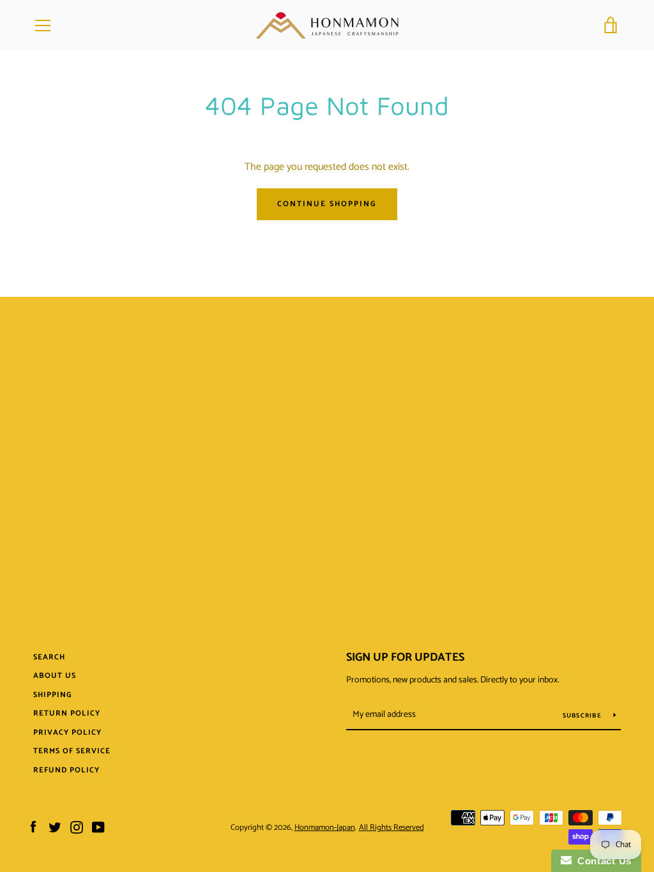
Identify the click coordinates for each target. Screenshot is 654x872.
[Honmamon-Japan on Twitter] (55, 827)
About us (54, 676)
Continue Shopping (327, 204)
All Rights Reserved (391, 827)
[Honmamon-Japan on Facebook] (33, 827)
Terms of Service (71, 751)
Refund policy (66, 770)
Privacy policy (67, 732)
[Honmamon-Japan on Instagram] (76, 827)
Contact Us (602, 860)
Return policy (66, 713)
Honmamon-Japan (324, 827)
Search (49, 657)
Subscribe (583, 715)
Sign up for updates (405, 657)
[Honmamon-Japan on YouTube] (98, 827)
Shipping (52, 695)
